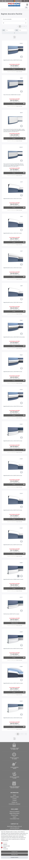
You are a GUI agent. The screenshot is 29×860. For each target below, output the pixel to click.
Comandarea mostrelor (14, 804)
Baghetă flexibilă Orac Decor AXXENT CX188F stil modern (13, 683)
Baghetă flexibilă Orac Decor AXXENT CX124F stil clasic (13, 544)
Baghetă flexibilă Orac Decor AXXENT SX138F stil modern (13, 648)
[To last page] (26, 734)
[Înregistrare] (5, 1)
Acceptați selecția (14, 857)
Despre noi (14, 802)
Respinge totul (14, 854)
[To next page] (26, 26)
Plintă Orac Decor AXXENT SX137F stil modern (11, 613)
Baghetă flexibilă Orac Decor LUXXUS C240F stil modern (13, 302)
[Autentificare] (2, 1)
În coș (14, 69)
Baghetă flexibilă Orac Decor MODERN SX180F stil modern (13, 579)
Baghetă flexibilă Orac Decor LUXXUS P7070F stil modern (13, 406)
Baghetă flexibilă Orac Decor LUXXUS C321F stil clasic (13, 267)
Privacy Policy (14, 815)
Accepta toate (14, 851)
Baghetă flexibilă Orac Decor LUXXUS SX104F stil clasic (13, 717)
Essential (5, 843)
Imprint (14, 817)
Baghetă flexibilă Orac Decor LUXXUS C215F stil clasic (13, 233)
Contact (14, 800)
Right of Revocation (14, 813)
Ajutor (14, 795)
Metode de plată (14, 796)
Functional (5, 848)
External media (6, 846)
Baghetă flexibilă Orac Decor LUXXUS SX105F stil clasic (13, 440)
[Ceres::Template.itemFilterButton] (14, 33)
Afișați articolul (14, 623)
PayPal (4, 847)
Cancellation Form (14, 818)
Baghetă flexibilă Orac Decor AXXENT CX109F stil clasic (13, 475)
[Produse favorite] (20, 1)
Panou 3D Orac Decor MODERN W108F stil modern (12, 94)
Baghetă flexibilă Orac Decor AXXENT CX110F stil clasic (13, 510)
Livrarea (14, 798)
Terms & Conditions (14, 811)
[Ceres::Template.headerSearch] (26, 7)
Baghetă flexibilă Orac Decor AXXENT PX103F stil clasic (13, 60)
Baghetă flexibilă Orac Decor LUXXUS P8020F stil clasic (13, 371)
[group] (15, 50)
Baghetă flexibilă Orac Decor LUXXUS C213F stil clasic (13, 198)
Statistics (5, 844)
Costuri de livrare (19, 71)
